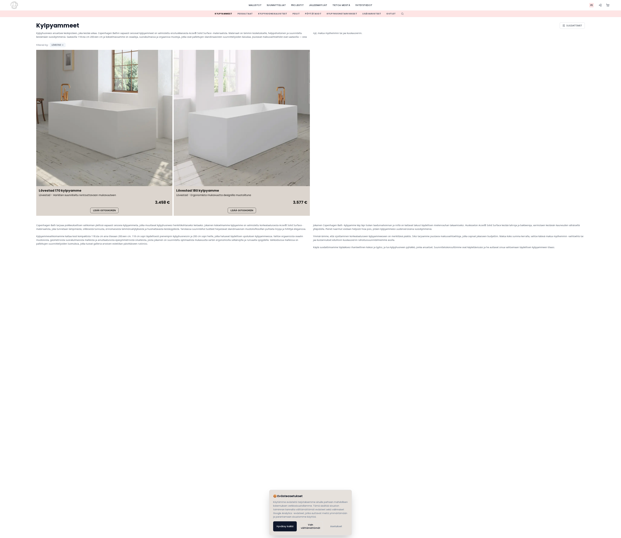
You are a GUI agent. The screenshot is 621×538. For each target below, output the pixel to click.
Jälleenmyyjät (318, 5)
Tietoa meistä (341, 5)
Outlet (391, 13)
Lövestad (56, 45)
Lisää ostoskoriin (104, 210)
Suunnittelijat (276, 5)
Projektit (297, 5)
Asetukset (336, 526)
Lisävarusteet (371, 13)
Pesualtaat (245, 13)
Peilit (296, 13)
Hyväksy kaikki (285, 526)
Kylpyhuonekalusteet (272, 13)
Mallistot (255, 5)
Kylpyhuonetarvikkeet (342, 13)
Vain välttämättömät (310, 526)
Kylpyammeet (223, 13)
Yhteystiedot (363, 5)
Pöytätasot (313, 13)
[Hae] (402, 13)
